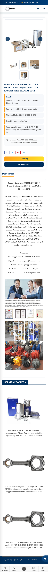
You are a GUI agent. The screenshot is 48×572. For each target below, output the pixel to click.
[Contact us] (45, 558)
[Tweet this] (12, 152)
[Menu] (38, 8)
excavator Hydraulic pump (26, 200)
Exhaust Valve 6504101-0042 (21, 140)
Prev (8, 39)
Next (40, 39)
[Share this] (6, 152)
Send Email (25, 164)
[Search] (44, 8)
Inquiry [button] (25, 159)
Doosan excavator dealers (26, 143)
